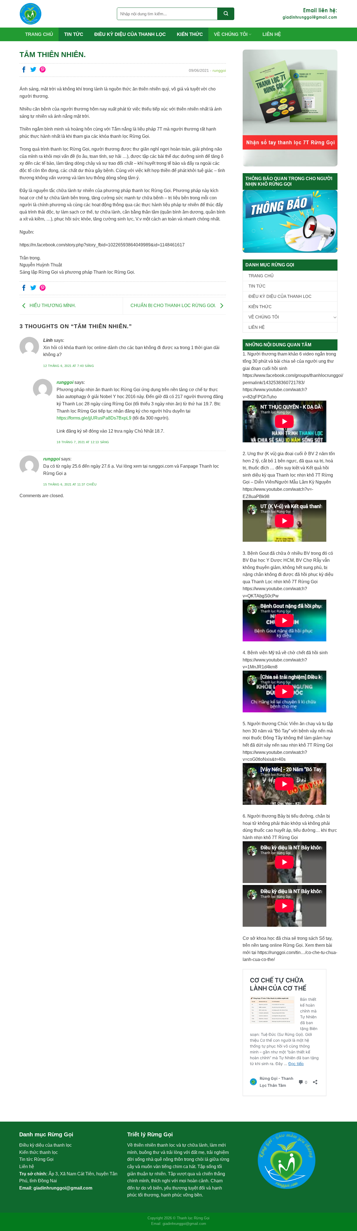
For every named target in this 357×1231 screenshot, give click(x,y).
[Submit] (226, 14)
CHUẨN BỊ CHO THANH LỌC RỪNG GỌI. (174, 305)
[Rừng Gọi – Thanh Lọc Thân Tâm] (64, 14)
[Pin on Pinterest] (43, 70)
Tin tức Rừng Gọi (36, 1159)
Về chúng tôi (231, 34)
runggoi (65, 382)
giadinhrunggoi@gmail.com (62, 1188)
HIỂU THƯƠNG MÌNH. (52, 305)
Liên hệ (271, 34)
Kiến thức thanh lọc (38, 1152)
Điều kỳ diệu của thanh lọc (130, 34)
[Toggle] (335, 317)
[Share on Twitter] (33, 70)
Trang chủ (39, 34)
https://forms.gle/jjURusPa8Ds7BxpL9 (94, 418)
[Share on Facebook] (24, 70)
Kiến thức (190, 34)
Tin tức (73, 34)
